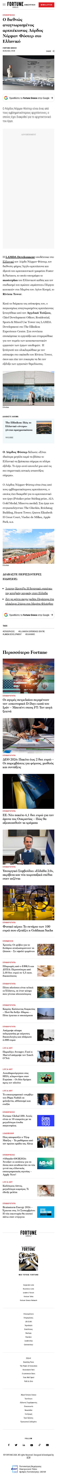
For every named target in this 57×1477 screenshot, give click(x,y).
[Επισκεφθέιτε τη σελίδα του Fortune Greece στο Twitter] (16, 1445)
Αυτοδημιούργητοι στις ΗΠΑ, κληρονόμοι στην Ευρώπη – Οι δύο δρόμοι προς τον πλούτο (17, 1077)
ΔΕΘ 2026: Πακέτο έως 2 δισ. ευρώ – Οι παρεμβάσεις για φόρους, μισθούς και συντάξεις (28, 763)
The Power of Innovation (28, 1366)
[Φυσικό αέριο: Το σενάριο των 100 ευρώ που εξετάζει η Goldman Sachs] (28, 902)
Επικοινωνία (28, 1406)
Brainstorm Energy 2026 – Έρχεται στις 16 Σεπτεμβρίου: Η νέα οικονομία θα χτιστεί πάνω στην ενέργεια (19, 1212)
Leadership (28, 1341)
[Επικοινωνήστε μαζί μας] (47, 1445)
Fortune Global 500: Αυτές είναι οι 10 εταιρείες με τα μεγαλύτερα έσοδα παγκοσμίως (17, 1120)
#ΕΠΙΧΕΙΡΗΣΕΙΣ (9, 631)
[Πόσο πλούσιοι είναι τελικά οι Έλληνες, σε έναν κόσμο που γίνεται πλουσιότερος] (45, 992)
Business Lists (28, 1289)
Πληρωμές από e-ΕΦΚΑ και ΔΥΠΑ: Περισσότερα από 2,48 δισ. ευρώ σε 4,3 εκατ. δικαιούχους (18, 971)
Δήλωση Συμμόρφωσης (28, 1403)
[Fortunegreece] (15, 7)
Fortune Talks (28, 1297)
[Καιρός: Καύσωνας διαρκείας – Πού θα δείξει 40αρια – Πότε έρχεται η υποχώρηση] (45, 1014)
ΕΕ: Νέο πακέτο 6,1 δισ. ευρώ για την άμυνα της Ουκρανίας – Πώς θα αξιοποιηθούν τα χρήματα (28, 819)
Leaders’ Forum (28, 1293)
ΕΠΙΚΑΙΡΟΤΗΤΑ (9, 696)
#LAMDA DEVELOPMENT (12, 634)
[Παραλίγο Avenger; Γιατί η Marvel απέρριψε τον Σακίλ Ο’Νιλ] (45, 1056)
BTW (28, 1457)
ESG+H (28, 1358)
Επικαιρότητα (29, 1314)
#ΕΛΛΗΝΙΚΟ (30, 634)
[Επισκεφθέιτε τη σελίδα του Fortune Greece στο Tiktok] (40, 1445)
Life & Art (28, 1322)
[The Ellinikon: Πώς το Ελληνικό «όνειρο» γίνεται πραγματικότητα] (44, 427)
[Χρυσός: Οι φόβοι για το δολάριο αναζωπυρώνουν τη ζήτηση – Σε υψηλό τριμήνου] (45, 949)
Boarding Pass (28, 1362)
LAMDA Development (20, 257)
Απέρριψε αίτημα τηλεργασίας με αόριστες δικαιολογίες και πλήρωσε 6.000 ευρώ (17, 1035)
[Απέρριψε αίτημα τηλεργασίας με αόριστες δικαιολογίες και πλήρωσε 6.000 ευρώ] (45, 1035)
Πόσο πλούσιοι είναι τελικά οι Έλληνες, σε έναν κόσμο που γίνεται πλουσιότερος (18, 991)
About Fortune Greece (28, 1395)
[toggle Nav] (4, 4)
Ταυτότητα (28, 1399)
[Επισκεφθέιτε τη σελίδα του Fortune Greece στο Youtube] (31, 1445)
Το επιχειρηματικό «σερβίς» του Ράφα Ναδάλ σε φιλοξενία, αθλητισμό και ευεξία (18, 1099)
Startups (28, 1333)
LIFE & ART (8, 1048)
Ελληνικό (8, 262)
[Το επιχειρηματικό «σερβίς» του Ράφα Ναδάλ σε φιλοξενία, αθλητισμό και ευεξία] (45, 1099)
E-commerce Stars (28, 1374)
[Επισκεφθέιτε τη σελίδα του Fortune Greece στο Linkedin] (24, 1445)
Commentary (28, 1345)
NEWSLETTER (46, 5)
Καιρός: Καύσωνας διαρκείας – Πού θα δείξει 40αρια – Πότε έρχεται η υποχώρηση (19, 1012)
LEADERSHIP (8, 1133)
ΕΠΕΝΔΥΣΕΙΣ (8, 941)
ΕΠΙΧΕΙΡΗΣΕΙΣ (9, 15)
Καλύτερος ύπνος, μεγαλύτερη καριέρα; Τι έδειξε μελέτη (16, 1189)
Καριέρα (28, 1337)
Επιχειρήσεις (28, 1318)
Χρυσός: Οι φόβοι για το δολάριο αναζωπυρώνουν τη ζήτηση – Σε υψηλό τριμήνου (19, 948)
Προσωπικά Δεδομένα (28, 1422)
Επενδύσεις (28, 1329)
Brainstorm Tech (29, 1370)
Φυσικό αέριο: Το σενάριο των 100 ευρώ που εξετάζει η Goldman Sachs (28, 929)
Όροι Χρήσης (28, 1418)
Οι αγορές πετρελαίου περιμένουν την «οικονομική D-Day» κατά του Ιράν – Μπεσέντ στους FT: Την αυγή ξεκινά (27, 705)
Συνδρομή (28, 1414)
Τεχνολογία (28, 1325)
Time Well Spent (28, 1377)
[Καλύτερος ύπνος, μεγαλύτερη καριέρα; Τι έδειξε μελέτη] (45, 1190)
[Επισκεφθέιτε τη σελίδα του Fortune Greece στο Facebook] (8, 1445)
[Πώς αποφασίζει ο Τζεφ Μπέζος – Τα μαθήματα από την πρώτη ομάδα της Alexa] (45, 1142)
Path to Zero (28, 1381)
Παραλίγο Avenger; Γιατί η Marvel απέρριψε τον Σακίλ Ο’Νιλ (18, 1055)
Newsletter (28, 1410)
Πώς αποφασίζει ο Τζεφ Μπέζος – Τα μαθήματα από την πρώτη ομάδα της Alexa (18, 1140)
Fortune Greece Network (28, 1300)
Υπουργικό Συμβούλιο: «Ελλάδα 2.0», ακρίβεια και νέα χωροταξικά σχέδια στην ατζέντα (28, 875)
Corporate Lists (28, 1285)
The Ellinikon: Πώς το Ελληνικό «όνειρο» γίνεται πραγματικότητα (18, 426)
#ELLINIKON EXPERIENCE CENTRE (31, 631)
